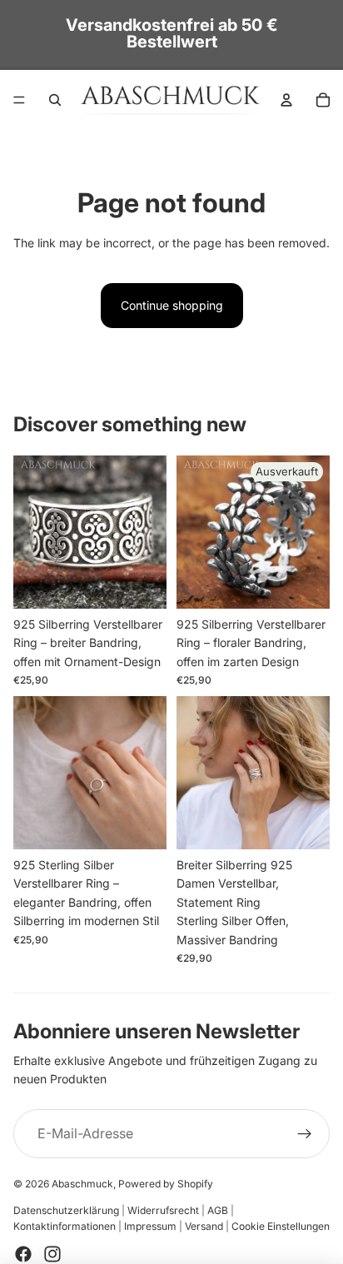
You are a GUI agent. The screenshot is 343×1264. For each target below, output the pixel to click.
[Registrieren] (304, 1134)
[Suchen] (55, 100)
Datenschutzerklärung (66, 1210)
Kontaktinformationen (64, 1226)
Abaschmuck (82, 1183)
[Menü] (19, 100)
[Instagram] (52, 1254)
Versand (204, 1226)
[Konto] (286, 100)
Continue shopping (172, 305)
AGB (217, 1210)
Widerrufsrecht (163, 1210)
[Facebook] (23, 1254)
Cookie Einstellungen (280, 1226)
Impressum (150, 1226)
